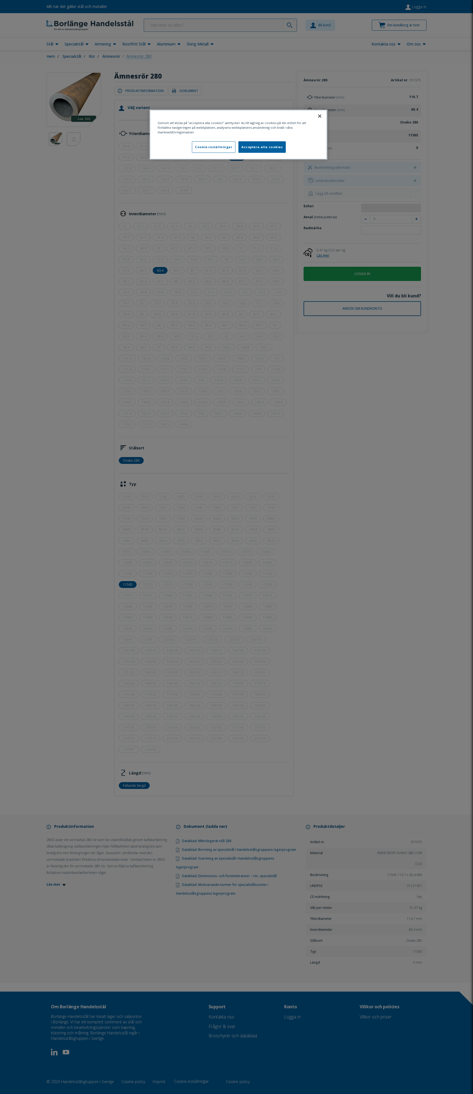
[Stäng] (320, 116)
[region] (238, 135)
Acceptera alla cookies (262, 147)
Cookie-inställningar (213, 147)
